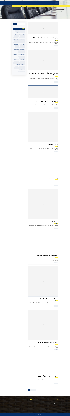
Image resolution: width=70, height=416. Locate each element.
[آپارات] (53, 6)
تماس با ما (16, 402)
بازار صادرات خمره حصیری (17, 34)
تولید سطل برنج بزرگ (16, 44)
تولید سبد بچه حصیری (15, 42)
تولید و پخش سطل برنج (16, 49)
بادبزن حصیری (23, 32)
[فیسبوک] (57, 6)
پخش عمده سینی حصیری (22, 69)
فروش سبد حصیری (22, 64)
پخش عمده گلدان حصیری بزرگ (21, 71)
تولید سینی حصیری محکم (22, 49)
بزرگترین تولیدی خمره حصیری (21, 37)
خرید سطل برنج (22, 56)
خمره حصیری (19, 56)
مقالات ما (24, 402)
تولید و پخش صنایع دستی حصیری (21, 54)
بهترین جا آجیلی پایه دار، (15, 37)
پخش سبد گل (16, 66)
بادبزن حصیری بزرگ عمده (18, 32)
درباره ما (32, 403)
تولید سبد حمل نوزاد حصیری (21, 44)
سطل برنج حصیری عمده (17, 61)
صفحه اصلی (32, 402)
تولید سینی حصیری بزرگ (17, 47)
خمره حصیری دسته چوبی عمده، (21, 59)
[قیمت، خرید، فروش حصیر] (56, 3)
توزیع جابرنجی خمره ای (16, 39)
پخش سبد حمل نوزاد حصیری (21, 66)
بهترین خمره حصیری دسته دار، (21, 39)
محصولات (24, 403)
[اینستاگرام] (54, 6)
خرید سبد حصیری (15, 54)
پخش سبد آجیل (18, 64)
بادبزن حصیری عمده (22, 34)
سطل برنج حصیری (15, 59)
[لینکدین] (56, 6)
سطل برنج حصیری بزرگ (22, 61)
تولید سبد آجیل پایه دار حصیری (21, 42)
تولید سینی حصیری (22, 47)
